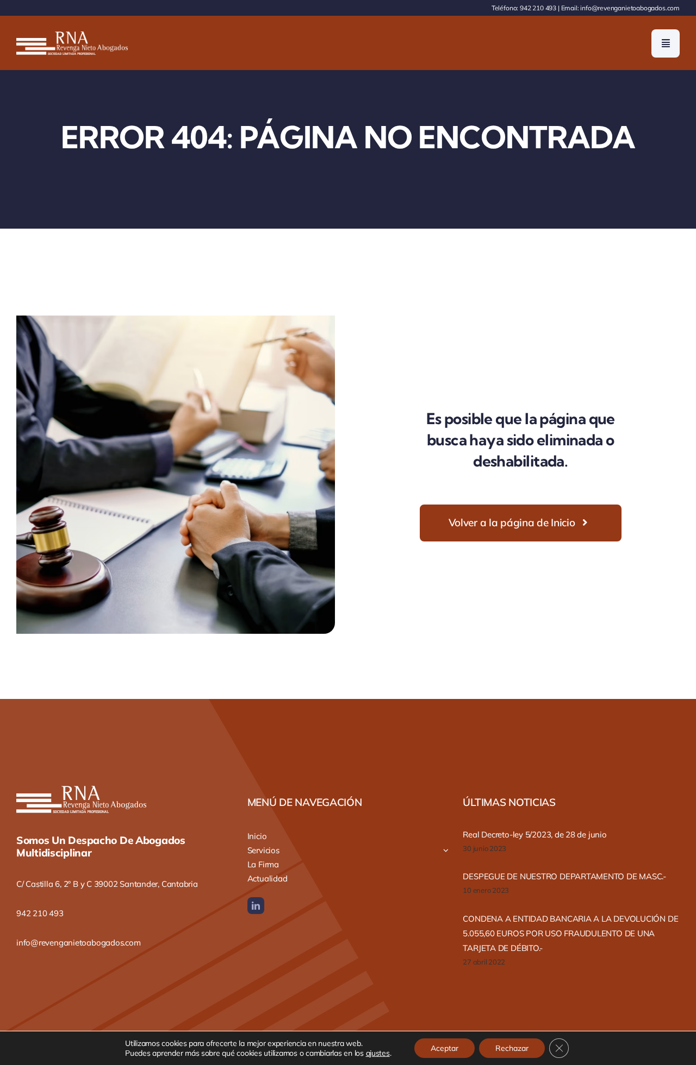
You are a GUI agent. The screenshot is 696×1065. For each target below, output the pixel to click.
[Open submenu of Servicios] (446, 850)
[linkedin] (255, 905)
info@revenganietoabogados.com (630, 8)
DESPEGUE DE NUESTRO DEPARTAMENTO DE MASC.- (564, 876)
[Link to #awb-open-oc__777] (665, 43)
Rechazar (512, 1048)
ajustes (378, 1053)
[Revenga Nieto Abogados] (72, 36)
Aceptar (444, 1048)
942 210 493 (538, 8)
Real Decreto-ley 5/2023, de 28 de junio (534, 834)
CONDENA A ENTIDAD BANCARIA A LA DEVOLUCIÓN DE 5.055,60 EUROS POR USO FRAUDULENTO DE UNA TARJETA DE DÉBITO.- (570, 933)
